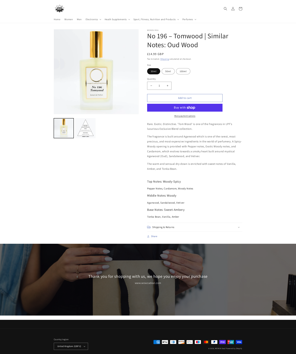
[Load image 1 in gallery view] (64, 128)
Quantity (151, 78)
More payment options (184, 116)
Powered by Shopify (234, 348)
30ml (154, 71)
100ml (183, 71)
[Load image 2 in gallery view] (85, 128)
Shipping (164, 59)
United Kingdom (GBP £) (69, 346)
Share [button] (154, 236)
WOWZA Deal (220, 348)
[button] (93, 19)
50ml (168, 71)
